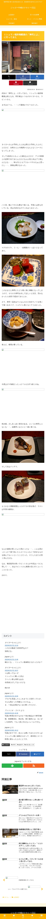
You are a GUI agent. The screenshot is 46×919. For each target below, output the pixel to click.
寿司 (14, 744)
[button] (41, 515)
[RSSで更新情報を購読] (33, 765)
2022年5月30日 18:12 (11, 730)
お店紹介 (6, 744)
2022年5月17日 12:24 (11, 645)
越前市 (21, 744)
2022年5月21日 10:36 (11, 713)
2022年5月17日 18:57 (11, 670)
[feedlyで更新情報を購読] (12, 765)
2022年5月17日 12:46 (11, 659)
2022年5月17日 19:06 (11, 696)
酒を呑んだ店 (30, 744)
